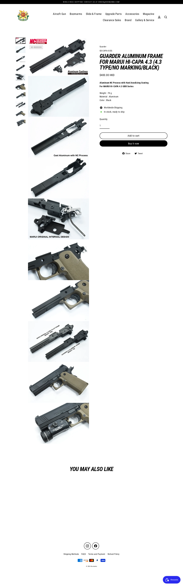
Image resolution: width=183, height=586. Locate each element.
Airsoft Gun (59, 13)
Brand (128, 20)
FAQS (83, 554)
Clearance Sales (112, 20)
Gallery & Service (144, 20)
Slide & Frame (94, 13)
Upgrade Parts (113, 13)
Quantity (104, 119)
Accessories (132, 13)
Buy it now (133, 143)
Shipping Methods (71, 554)
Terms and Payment (96, 554)
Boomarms (76, 13)
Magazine (148, 13)
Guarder (103, 46)
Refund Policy (114, 554)
